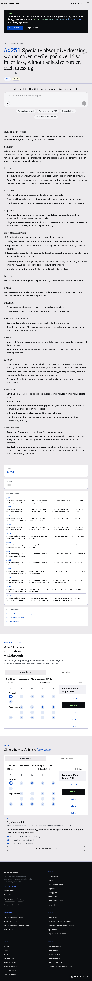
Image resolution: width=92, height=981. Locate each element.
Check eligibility (68, 111)
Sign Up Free (32, 28)
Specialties (52, 930)
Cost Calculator (10, 975)
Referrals (52, 905)
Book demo (25, 672)
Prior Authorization (55, 885)
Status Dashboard (11, 895)
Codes (6, 44)
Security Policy (54, 958)
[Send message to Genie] (84, 103)
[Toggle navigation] (88, 3)
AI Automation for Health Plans (16, 925)
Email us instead (66, 672)
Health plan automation (17, 618)
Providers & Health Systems (59, 921)
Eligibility (51, 889)
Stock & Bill (53, 897)
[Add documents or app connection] (8, 103)
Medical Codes (10, 962)
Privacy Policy (54, 954)
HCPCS (14, 44)
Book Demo (76, 3)
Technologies (9, 958)
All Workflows (53, 876)
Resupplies (52, 893)
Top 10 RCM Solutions (57, 934)
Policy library (13, 622)
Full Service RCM (10, 921)
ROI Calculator (10, 971)
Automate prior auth (26, 111)
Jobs (6, 954)
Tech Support (53, 950)
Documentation (54, 946)
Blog (6, 950)
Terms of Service (55, 962)
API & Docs (8, 930)
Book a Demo (15, 28)
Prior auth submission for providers (23, 614)
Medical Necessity (55, 901)
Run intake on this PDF (48, 111)
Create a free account (44, 848)
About (6, 946)
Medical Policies (10, 966)
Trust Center (8, 891)
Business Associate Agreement (60, 966)
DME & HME (53, 917)
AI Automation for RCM (13, 917)
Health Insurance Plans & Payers (61, 925)
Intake (51, 880)
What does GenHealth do (46, 117)
